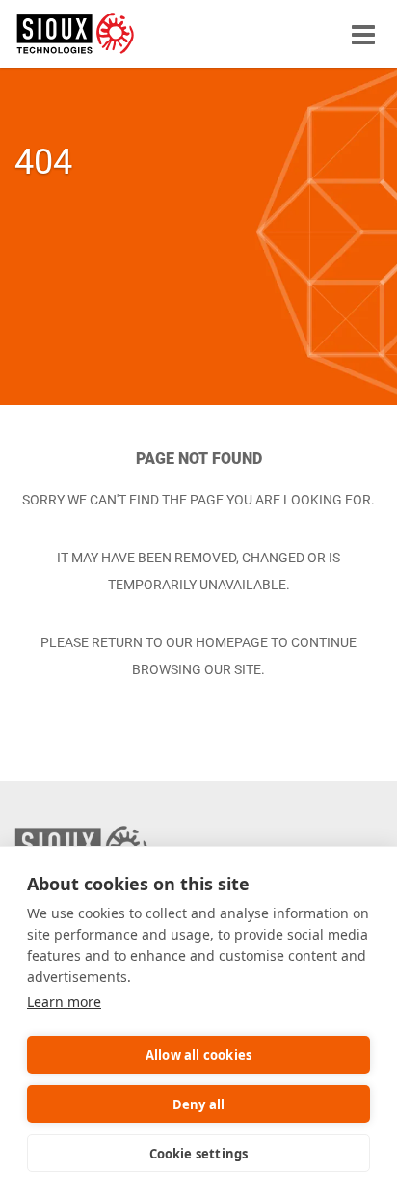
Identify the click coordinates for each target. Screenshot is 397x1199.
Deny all (198, 1104)
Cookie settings (199, 1153)
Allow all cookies (198, 1055)
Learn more (64, 1002)
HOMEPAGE (232, 642)
